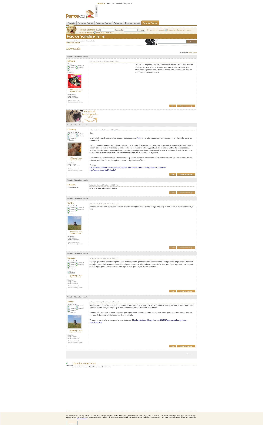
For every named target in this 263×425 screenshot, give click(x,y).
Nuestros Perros (85, 23)
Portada (71, 23)
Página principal (70, 41)
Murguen (71, 258)
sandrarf (195, 52)
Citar (173, 106)
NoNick (71, 203)
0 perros (75, 91)
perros (128, 4)
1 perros (75, 160)
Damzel (190, 52)
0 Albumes (76, 90)
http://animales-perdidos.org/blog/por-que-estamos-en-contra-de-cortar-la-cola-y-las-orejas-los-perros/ (128, 168)
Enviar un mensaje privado (75, 102)
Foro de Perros (150, 23)
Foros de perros (80, 41)
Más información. (82, 419)
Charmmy (72, 129)
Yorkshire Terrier (90, 41)
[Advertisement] (147, 11)
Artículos (118, 23)
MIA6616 (71, 61)
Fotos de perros (132, 23)
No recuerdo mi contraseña (156, 30)
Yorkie (139, 138)
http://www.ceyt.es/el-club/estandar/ (103, 170)
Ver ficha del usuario (73, 100)
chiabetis (71, 185)
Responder (191, 48)
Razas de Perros (103, 23)
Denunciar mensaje (186, 106)
